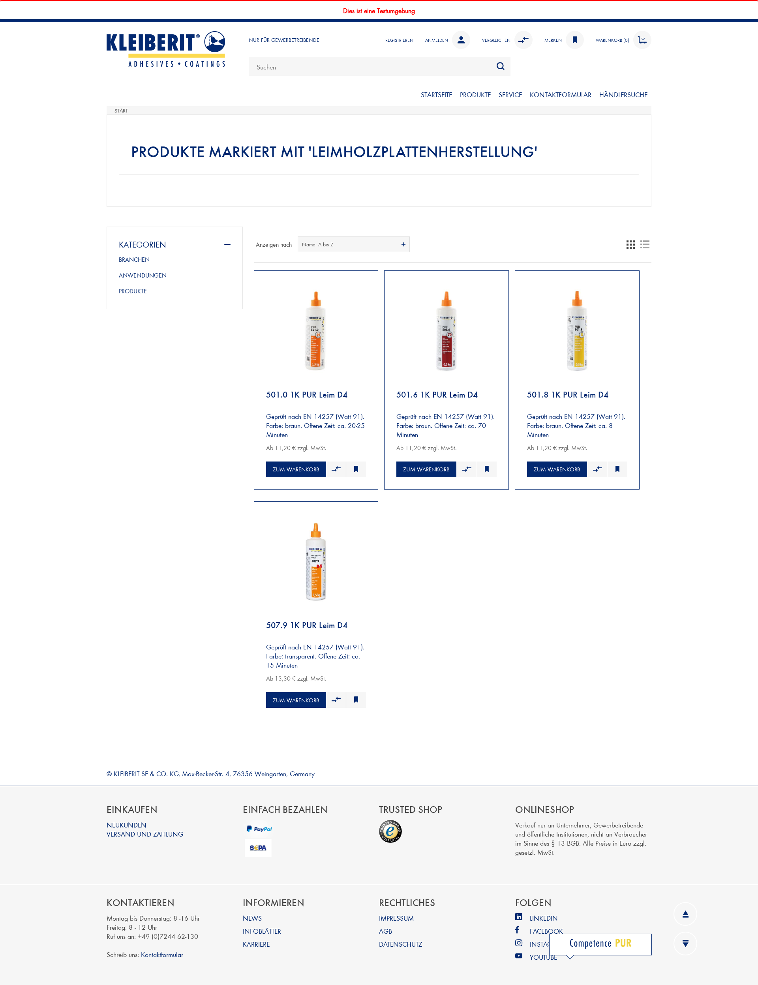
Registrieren (399, 40)
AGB (385, 930)
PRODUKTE (475, 94)
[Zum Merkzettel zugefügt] (356, 469)
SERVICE (510, 94)
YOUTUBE (543, 956)
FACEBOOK (546, 930)
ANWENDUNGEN (143, 275)
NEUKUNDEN (126, 824)
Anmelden (436, 40)
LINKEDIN (544, 917)
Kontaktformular (162, 954)
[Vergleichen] (336, 469)
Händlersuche (623, 94)
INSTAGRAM (548, 943)
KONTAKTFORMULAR (560, 94)
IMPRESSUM (396, 917)
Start (121, 110)
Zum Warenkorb (296, 469)
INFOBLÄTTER (262, 930)
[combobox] (379, 66)
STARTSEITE (436, 94)
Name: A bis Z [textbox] (317, 244)
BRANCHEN (134, 259)
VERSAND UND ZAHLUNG (145, 833)
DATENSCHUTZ (400, 943)
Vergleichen (496, 40)
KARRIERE (256, 943)
